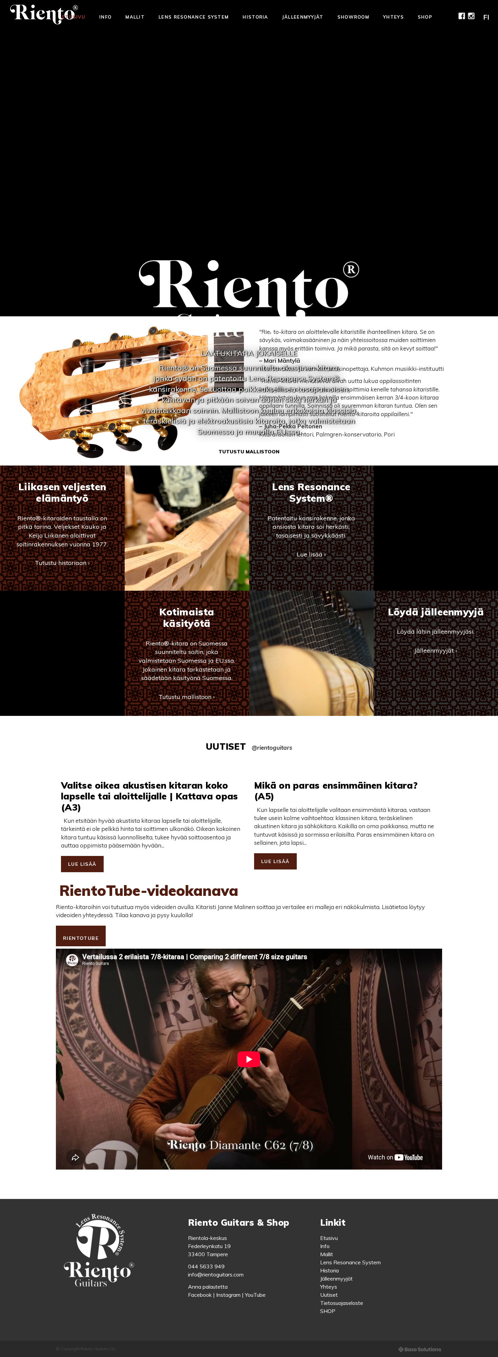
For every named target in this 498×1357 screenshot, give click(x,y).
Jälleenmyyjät (303, 17)
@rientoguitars (272, 747)
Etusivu (73, 17)
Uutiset (329, 1294)
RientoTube (81, 938)
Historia (255, 17)
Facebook (200, 1294)
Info (105, 17)
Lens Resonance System (194, 17)
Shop (425, 17)
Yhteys (393, 17)
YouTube (255, 1294)
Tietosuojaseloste (341, 1302)
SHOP (327, 1311)
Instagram (228, 1294)
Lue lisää (82, 864)
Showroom (353, 17)
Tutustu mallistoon (249, 452)
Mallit (135, 17)
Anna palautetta (208, 1286)
